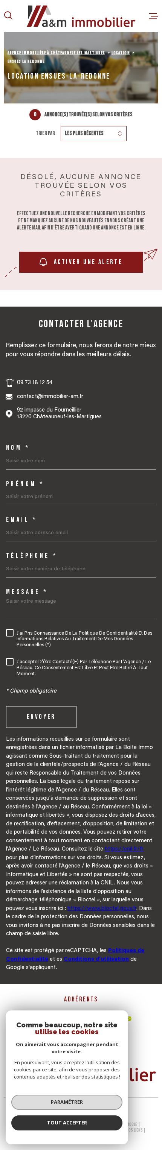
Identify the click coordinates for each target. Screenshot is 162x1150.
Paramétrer (67, 1101)
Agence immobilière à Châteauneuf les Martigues (56, 52)
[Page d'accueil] (81, 16)
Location (121, 52)
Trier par (45, 133)
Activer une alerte (88, 262)
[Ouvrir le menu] (153, 16)
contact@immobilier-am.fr (50, 397)
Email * (22, 520)
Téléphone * (32, 556)
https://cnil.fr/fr (124, 849)
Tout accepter (67, 1122)
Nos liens (134, 1130)
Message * (27, 592)
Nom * (18, 448)
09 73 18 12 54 (34, 383)
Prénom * (25, 484)
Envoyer (41, 717)
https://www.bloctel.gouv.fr (101, 908)
